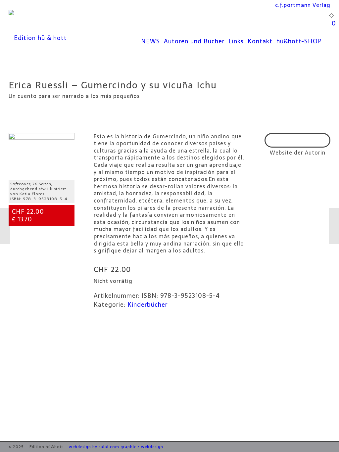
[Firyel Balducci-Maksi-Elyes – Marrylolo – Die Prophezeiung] (5, 226)
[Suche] (326, 38)
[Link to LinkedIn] (315, 447)
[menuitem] (302, 5)
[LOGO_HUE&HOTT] (38, 38)
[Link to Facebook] (306, 447)
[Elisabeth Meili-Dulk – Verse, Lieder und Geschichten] (334, 226)
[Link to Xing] (325, 447)
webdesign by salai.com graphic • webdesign (116, 446)
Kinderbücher (147, 304)
